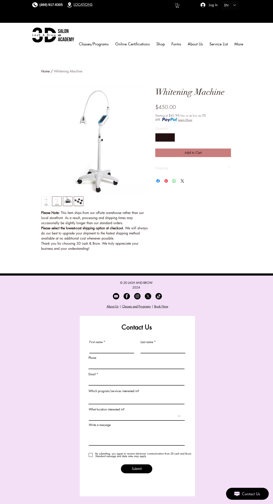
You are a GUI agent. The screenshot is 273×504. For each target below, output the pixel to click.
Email (92, 374)
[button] (177, 5)
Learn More (185, 120)
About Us (113, 306)
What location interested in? (107, 409)
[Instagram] (137, 296)
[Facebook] (126, 296)
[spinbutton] (165, 137)
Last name (147, 342)
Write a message (100, 424)
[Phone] (35, 4)
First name (96, 342)
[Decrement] (159, 137)
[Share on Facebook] (158, 180)
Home (45, 71)
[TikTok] (158, 296)
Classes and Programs (136, 306)
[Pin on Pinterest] (166, 180)
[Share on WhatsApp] (174, 180)
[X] (148, 296)
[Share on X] (182, 180)
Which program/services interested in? (114, 391)
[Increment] (171, 137)
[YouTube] (116, 296)
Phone (92, 357)
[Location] (69, 4)
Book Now (161, 306)
